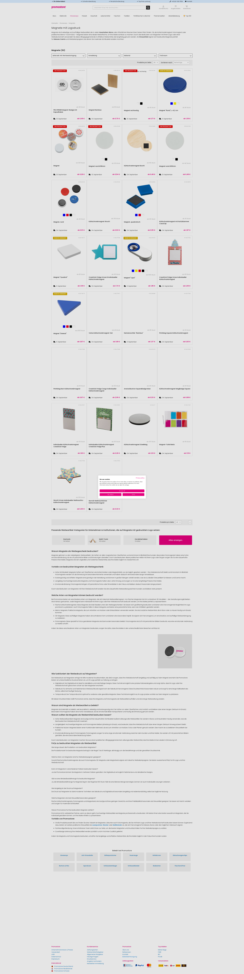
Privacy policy (140, 478)
